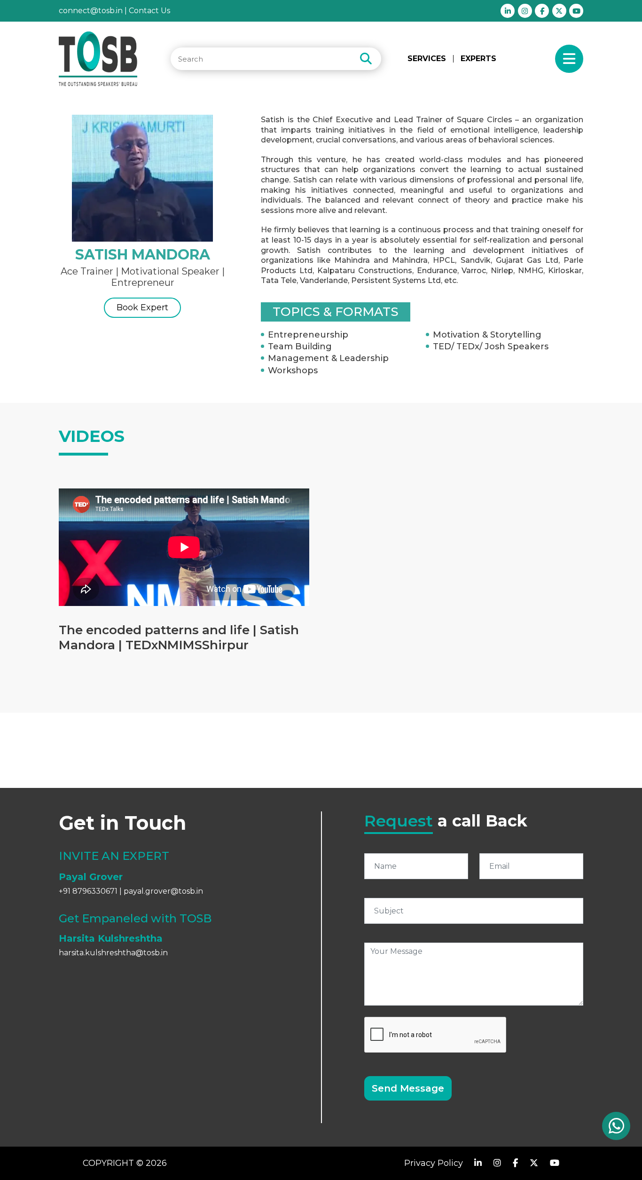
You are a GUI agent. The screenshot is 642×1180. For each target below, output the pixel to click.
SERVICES (426, 59)
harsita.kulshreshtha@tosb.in (113, 952)
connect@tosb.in (91, 10)
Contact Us (149, 10)
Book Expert (142, 307)
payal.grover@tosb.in (163, 891)
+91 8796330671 (88, 891)
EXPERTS (478, 58)
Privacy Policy (433, 1163)
